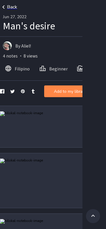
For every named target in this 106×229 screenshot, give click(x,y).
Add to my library (70, 91)
